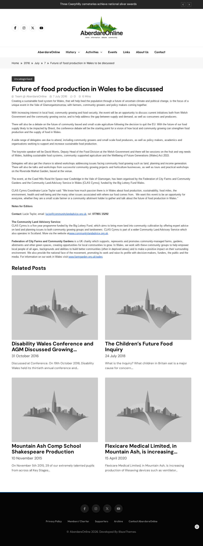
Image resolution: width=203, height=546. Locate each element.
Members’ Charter (78, 521)
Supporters (101, 521)
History (71, 52)
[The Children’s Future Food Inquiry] (148, 307)
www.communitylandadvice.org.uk (88, 233)
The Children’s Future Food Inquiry (139, 346)
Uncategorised (23, 79)
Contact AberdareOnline (143, 521)
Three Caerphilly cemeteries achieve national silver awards (98, 4)
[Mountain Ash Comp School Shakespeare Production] (55, 410)
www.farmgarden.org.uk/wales (86, 256)
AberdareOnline (49, 52)
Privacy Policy (54, 521)
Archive (118, 521)
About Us (142, 52)
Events (112, 52)
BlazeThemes (127, 532)
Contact (159, 52)
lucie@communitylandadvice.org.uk (66, 213)
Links (126, 52)
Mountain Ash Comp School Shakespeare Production (46, 449)
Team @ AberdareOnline (31, 96)
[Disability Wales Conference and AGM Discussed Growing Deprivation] (55, 307)
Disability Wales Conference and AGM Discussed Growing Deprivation (52, 349)
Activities (92, 52)
